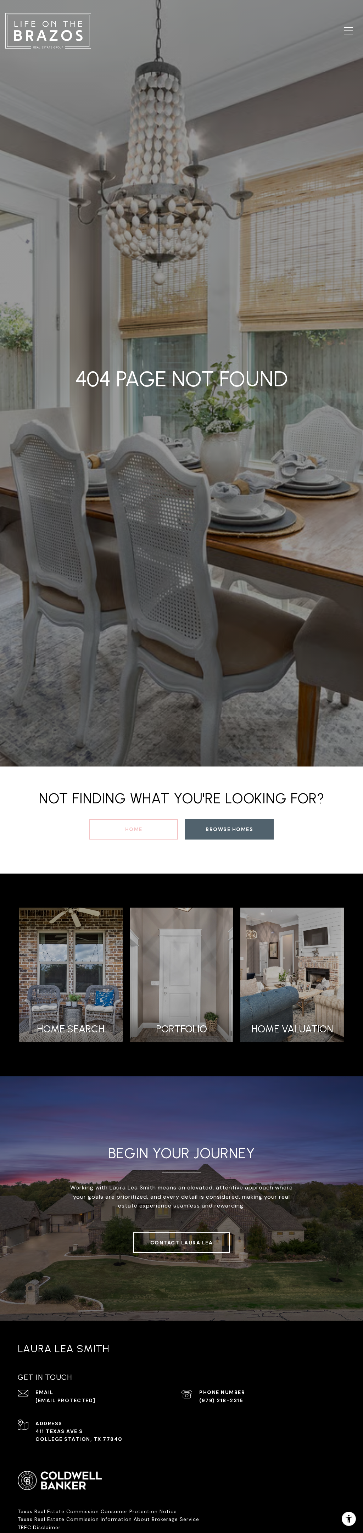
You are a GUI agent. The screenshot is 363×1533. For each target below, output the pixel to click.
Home (134, 829)
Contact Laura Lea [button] (181, 1242)
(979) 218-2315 (221, 1400)
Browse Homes (229, 829)
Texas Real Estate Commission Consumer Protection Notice (97, 1511)
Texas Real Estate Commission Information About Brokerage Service (108, 1519)
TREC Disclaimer (40, 1527)
